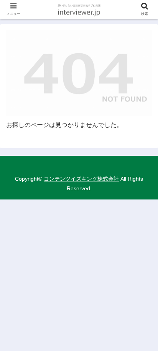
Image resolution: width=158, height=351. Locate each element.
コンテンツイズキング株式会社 (81, 179)
